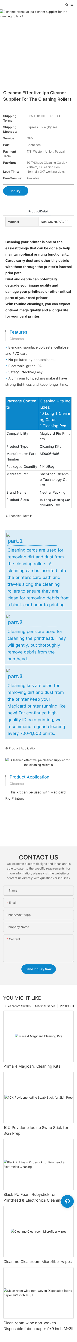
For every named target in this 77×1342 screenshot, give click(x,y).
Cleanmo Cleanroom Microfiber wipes (37, 1261)
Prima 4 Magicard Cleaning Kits (31, 1066)
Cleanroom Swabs (18, 1006)
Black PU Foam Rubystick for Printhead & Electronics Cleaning (33, 1197)
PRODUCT (67, 1006)
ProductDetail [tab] (38, 211)
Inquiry (16, 191)
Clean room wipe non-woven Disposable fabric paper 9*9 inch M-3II (38, 1326)
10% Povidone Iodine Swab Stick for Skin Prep (35, 1130)
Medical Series (45, 1006)
